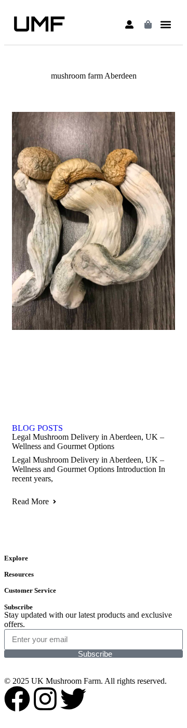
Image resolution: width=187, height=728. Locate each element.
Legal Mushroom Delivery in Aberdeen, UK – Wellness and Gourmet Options (88, 441)
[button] (166, 24)
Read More (30, 501)
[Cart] (148, 24)
